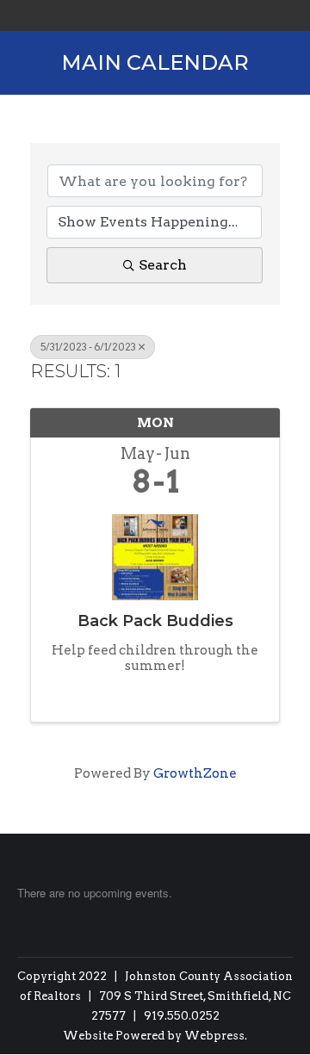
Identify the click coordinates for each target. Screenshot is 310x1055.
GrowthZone (195, 773)
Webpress (214, 1035)
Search (163, 265)
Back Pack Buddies (155, 620)
